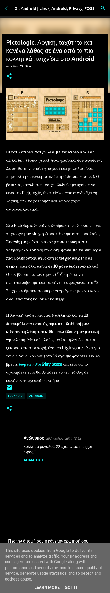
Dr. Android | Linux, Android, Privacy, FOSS (54, 8)
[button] (9, 76)
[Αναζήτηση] (103, 8)
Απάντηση (33, 460)
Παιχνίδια (15, 396)
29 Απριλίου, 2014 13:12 (63, 438)
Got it (71, 587)
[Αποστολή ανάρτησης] (9, 389)
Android (36, 396)
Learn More (47, 587)
